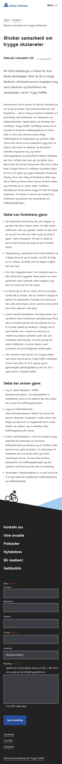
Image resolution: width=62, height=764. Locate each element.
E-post (11, 632)
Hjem (6, 20)
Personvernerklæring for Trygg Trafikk (24, 758)
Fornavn (7, 587)
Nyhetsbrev (13, 552)
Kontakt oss (13, 527)
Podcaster (11, 544)
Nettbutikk (12, 568)
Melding (12, 663)
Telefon (7, 616)
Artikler (16, 20)
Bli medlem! (13, 560)
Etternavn (8, 601)
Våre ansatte (14, 535)
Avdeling (8, 648)
